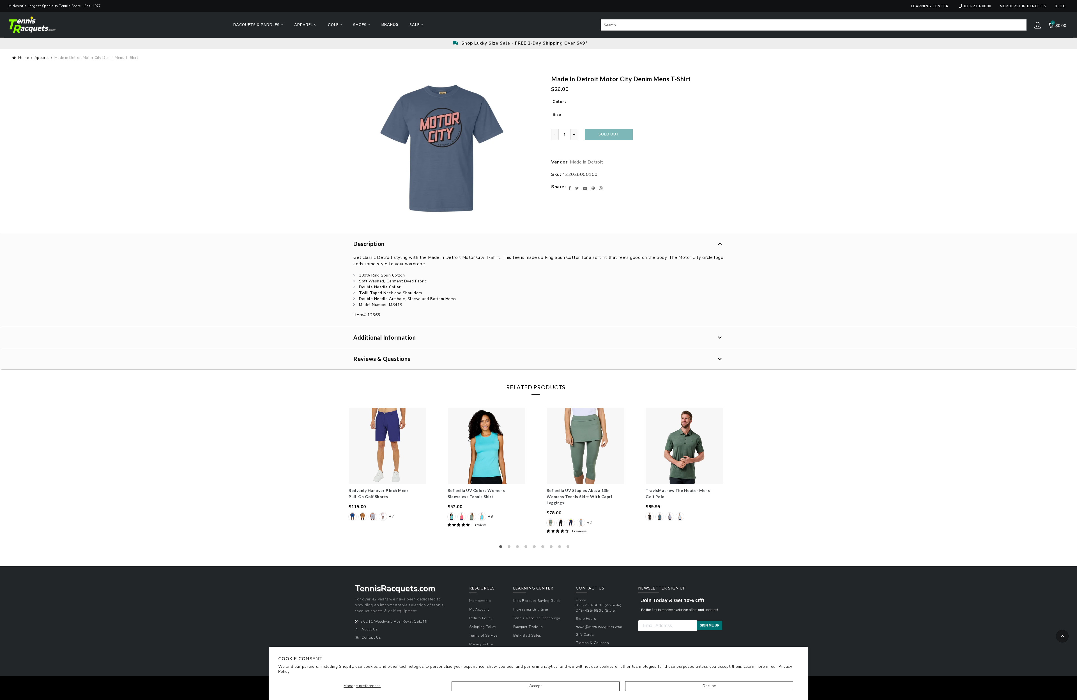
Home (23, 57)
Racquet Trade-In (528, 626)
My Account (479, 609)
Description (369, 243)
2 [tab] (510, 548)
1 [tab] (502, 548)
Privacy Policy (481, 644)
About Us (370, 629)
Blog (1060, 6)
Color (558, 101)
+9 (490, 516)
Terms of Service (483, 635)
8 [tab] (561, 548)
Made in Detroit (586, 162)
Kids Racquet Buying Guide (537, 600)
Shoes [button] (360, 24)
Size (557, 114)
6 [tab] (544, 548)
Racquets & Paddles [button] (257, 24)
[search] (814, 25)
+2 (589, 522)
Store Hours (586, 618)
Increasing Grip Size (530, 609)
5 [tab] (535, 548)
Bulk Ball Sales (527, 635)
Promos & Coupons (592, 642)
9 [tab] (569, 548)
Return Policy (480, 618)
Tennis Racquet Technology (536, 618)
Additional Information (384, 337)
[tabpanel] (387, 465)
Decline (709, 686)
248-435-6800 (590, 610)
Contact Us (371, 637)
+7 (391, 516)
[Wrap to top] (1062, 636)
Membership (480, 600)
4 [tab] (527, 548)
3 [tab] (519, 548)
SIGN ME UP (709, 625)
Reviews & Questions (381, 358)
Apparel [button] (304, 24)
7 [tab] (552, 548)
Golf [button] (334, 24)
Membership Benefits (1023, 6)
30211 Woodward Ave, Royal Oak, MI (394, 621)
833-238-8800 (977, 6)
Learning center (930, 6)
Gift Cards (585, 634)
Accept (535, 686)
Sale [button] (415, 24)
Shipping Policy (482, 626)
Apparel (41, 57)
